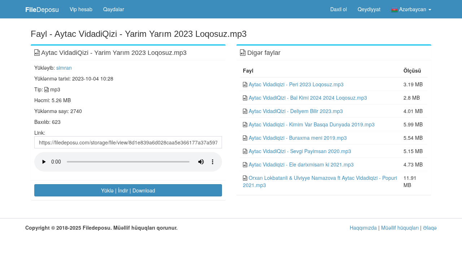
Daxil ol (338, 9)
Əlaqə (430, 227)
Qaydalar (113, 9)
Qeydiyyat (369, 9)
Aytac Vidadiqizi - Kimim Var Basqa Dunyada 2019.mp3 (312, 124)
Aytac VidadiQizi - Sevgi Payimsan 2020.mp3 (300, 151)
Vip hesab (81, 9)
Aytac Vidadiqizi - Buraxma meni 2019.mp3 (298, 137)
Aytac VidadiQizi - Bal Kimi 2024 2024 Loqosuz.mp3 (308, 97)
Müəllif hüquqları (400, 227)
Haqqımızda (363, 227)
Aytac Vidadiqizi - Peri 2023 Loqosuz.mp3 (296, 84)
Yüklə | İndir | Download (128, 190)
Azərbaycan (413, 9)
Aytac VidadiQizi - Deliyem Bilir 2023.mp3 (296, 110)
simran (64, 67)
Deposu (42, 9)
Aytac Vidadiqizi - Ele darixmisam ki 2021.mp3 (301, 164)
